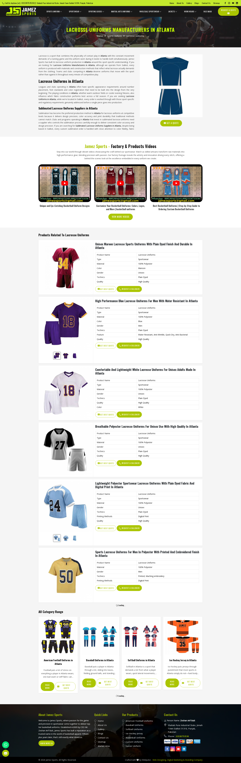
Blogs (197, 3)
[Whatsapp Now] (5, 744)
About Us (180, 3)
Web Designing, (160, 760)
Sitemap (216, 3)
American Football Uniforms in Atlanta (58, 662)
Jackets (171, 11)
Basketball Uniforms (135, 737)
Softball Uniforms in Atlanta (141, 660)
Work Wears (189, 11)
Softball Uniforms (134, 729)
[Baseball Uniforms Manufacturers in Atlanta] (99, 636)
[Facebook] (225, 3)
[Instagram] (229, 3)
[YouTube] (233, 3)
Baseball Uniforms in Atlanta (100, 660)
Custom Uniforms (134, 742)
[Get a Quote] (5, 753)
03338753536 (27, 2)
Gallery (189, 3)
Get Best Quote (107, 289)
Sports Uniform (53, 11)
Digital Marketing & (176, 760)
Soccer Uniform (133, 746)
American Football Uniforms (139, 721)
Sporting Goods (95, 11)
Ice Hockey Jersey (134, 733)
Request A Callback (130, 288)
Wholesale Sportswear (149, 11)
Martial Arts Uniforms (120, 11)
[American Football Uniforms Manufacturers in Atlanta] (58, 636)
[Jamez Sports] (21, 11)
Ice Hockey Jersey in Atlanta (182, 660)
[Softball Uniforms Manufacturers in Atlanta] (141, 636)
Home (172, 3)
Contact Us (206, 3)
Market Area (104, 746)
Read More (47, 686)
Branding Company (194, 760)
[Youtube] (178, 748)
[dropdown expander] (61, 11)
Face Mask (207, 11)
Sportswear (74, 11)
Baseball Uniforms (135, 725)
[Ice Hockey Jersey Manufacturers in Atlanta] (183, 636)
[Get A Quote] (171, 85)
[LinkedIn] (237, 3)
